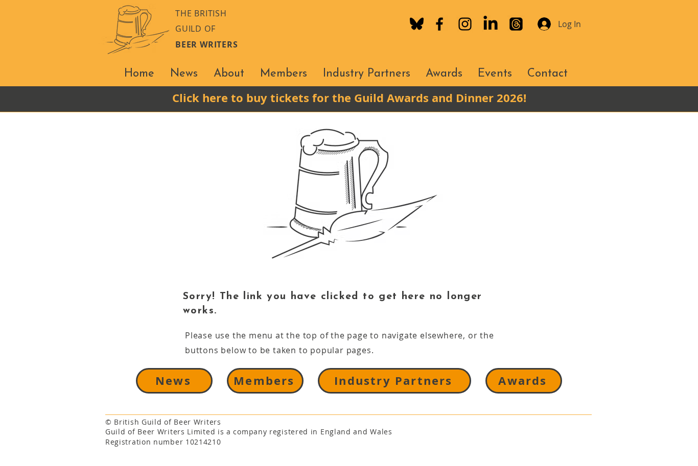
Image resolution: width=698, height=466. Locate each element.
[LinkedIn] (490, 24)
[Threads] (516, 24)
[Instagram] (465, 24)
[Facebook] (439, 24)
